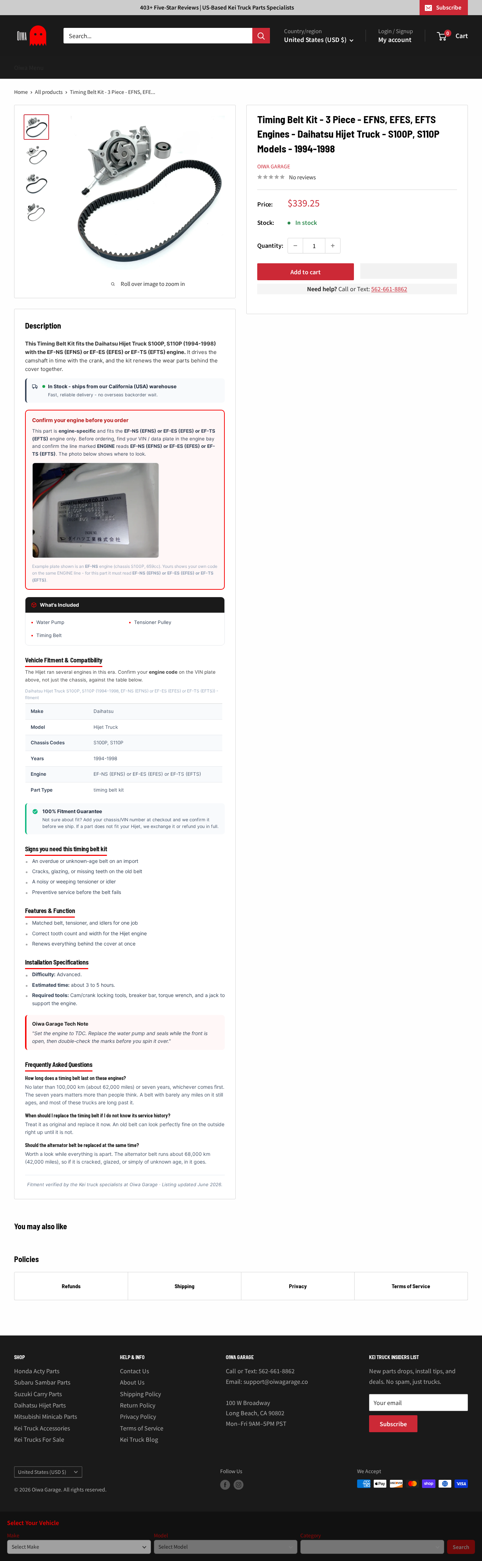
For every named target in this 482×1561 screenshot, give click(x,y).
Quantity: (270, 245)
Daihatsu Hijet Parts (40, 1405)
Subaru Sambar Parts (42, 1382)
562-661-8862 (389, 288)
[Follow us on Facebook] (225, 1484)
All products (49, 91)
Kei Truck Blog (139, 1439)
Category (310, 1535)
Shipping (184, 1286)
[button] (408, 271)
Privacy (298, 1286)
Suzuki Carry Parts (38, 1393)
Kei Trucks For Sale (39, 1439)
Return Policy (137, 1405)
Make (13, 1535)
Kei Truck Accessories (42, 1428)
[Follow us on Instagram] (238, 1484)
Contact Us (134, 1371)
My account (394, 39)
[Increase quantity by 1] (332, 245)
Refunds (71, 1286)
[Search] (261, 35)
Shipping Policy (140, 1393)
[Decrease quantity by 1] (295, 245)
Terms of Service (411, 1286)
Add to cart (305, 272)
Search (461, 1546)
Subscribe (449, 7)
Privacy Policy (138, 1416)
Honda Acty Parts (36, 1371)
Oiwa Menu (29, 67)
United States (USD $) (42, 1471)
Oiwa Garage (273, 166)
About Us (132, 1382)
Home (21, 91)
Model (161, 1535)
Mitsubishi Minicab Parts (45, 1416)
